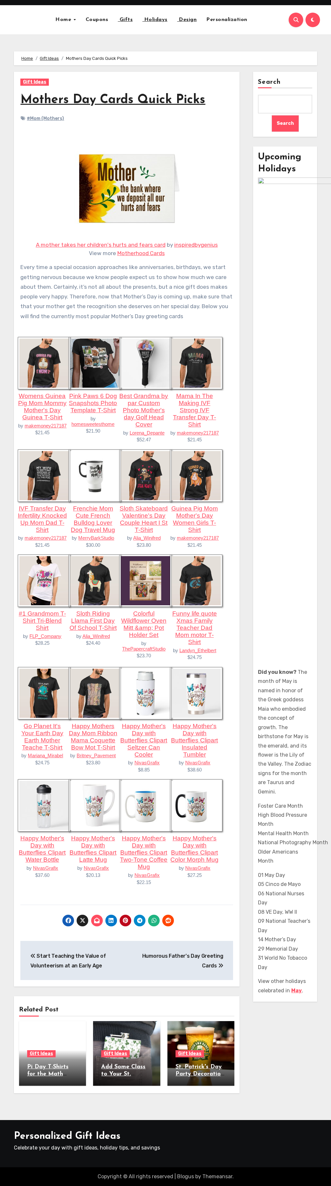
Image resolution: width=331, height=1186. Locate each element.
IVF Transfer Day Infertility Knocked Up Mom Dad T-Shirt (42, 519)
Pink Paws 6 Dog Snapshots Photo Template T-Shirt (93, 403)
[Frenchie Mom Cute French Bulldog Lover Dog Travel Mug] (95, 475)
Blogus (185, 1176)
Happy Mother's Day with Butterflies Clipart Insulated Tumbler (194, 740)
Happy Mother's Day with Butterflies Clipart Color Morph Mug (194, 849)
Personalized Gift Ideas (67, 1136)
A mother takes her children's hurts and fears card (101, 245)
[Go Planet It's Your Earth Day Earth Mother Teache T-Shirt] (44, 692)
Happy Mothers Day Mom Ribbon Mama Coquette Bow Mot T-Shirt (93, 737)
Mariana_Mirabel (45, 755)
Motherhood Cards (141, 253)
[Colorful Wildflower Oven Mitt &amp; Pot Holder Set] (145, 580)
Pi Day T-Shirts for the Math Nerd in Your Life (51, 1074)
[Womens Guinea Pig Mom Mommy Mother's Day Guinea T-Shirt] (44, 363)
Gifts (125, 19)
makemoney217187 (46, 425)
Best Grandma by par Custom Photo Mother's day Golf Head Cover (143, 410)
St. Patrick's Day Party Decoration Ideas (200, 1074)
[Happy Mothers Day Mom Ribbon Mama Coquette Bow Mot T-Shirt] (95, 692)
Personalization (226, 19)
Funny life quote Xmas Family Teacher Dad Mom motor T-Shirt (194, 627)
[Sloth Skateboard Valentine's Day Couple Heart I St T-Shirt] (145, 475)
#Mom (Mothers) (45, 118)
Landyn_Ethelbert (197, 650)
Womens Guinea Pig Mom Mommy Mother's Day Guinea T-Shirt (42, 407)
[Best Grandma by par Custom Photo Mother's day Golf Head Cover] (145, 363)
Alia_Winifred (147, 538)
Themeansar (217, 1176)
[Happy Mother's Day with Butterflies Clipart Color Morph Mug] (196, 805)
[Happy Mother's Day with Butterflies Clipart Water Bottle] (44, 805)
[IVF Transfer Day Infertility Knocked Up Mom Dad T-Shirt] (44, 475)
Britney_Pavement (96, 755)
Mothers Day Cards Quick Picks (112, 100)
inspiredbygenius (196, 245)
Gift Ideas (34, 82)
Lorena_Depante (147, 433)
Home (64, 19)
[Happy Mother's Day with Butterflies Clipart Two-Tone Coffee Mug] (145, 805)
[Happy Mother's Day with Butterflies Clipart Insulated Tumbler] (196, 692)
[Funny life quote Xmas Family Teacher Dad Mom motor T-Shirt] (196, 580)
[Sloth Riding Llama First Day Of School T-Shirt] (95, 580)
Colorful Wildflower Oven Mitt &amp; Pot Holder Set (143, 624)
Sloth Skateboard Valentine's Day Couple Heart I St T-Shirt (144, 519)
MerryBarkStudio (96, 538)
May (296, 990)
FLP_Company (45, 636)
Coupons (97, 19)
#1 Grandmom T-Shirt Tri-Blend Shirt (42, 620)
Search (269, 82)
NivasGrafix (147, 762)
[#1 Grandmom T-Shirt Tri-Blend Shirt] (44, 580)
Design (187, 19)
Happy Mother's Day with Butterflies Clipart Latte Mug (92, 849)
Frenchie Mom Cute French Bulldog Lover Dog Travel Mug (93, 519)
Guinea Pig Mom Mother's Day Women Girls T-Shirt (194, 519)
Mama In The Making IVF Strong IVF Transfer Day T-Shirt (194, 410)
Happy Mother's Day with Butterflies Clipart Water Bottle (42, 849)
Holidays (154, 19)
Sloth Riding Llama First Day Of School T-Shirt (93, 620)
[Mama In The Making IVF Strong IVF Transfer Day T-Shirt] (196, 363)
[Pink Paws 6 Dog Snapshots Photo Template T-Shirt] (95, 363)
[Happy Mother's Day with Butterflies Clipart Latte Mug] (95, 805)
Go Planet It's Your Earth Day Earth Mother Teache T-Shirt (42, 737)
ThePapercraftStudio (144, 649)
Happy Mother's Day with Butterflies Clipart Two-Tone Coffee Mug (143, 852)
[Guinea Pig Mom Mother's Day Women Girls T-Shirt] (196, 475)
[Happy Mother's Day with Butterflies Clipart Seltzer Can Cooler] (145, 692)
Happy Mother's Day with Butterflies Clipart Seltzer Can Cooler (143, 740)
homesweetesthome (92, 424)
